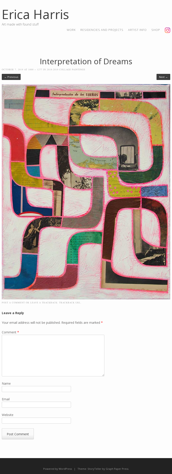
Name (6, 383)
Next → (163, 77)
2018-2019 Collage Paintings (66, 69)
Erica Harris (35, 14)
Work (71, 30)
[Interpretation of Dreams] (86, 298)
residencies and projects (101, 30)
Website (7, 415)
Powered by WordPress (57, 468)
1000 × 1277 (35, 69)
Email (6, 399)
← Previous (11, 77)
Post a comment (13, 302)
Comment (10, 332)
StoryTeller (94, 468)
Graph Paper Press (117, 468)
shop (155, 30)
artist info (137, 30)
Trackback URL (70, 302)
